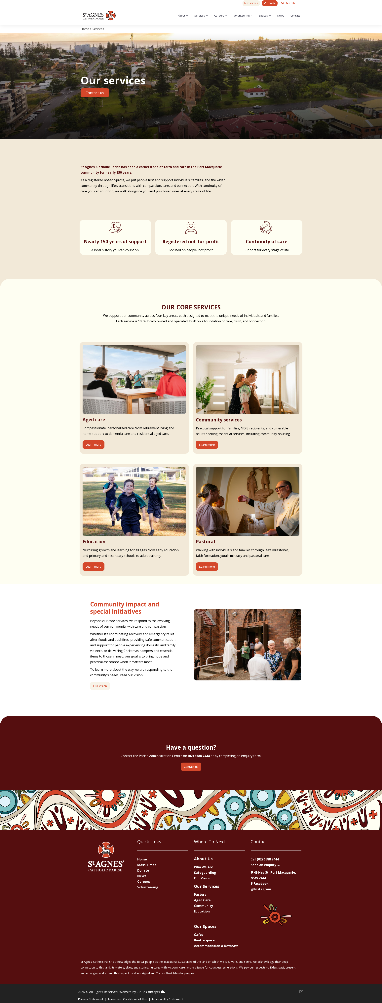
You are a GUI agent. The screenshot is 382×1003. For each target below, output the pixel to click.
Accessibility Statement (167, 999)
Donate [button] (271, 3)
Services (199, 15)
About (181, 15)
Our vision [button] (100, 686)
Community (203, 906)
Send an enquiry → (265, 865)
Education (202, 911)
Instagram (262, 889)
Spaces (263, 15)
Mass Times (146, 865)
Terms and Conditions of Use (127, 999)
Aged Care (202, 900)
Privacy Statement (90, 999)
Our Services (206, 886)
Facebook (261, 883)
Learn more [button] (93, 444)
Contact (295, 15)
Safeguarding (205, 872)
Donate (143, 870)
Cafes (198, 934)
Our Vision (202, 878)
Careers (219, 15)
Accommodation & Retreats (216, 946)
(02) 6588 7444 (199, 756)
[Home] (99, 16)
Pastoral (201, 894)
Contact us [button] (95, 92)
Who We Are (203, 867)
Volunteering (241, 15)
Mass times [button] (251, 3)
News (280, 15)
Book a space (204, 940)
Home (85, 29)
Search (290, 3)
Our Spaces (205, 926)
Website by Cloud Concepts (140, 992)
